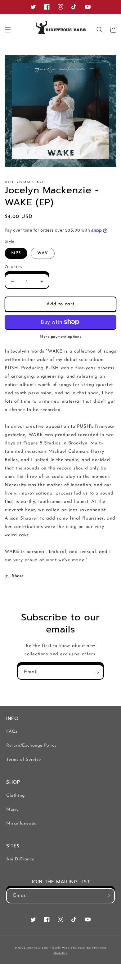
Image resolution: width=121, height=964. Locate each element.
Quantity (13, 267)
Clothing (15, 795)
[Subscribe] (96, 672)
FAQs (12, 731)
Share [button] (18, 576)
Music (12, 809)
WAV (42, 253)
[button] (8, 29)
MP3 (16, 253)
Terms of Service (23, 759)
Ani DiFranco (20, 859)
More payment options (60, 337)
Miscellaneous (21, 823)
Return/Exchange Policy (31, 745)
